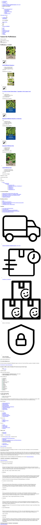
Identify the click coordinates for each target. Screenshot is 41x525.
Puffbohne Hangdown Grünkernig (11, 118)
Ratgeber (3, 419)
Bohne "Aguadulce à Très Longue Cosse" (16, 91)
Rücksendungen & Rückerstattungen (8, 406)
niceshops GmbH (7, 436)
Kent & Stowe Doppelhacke (6, 201)
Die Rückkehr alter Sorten (6, 196)
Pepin (3, 200)
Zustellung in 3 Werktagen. (6, 5)
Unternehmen (4, 443)
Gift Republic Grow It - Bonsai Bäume (8, 204)
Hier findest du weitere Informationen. (6, 364)
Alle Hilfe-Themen (7, 13)
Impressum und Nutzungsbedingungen (8, 438)
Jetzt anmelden (4, 18)
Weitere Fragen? (5, 409)
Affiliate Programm (5, 420)
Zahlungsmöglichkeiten (8, 11)
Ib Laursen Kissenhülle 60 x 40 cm (7, 211)
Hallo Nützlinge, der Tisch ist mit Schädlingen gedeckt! (11, 195)
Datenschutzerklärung (30, 456)
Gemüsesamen (6, 183)
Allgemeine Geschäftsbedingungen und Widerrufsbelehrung (11, 440)
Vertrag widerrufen (3, 446)
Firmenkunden (4, 408)
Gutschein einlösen (5, 416)
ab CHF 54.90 (11, 4)
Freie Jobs (4, 428)
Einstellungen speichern (4, 523)
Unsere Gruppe (4, 426)
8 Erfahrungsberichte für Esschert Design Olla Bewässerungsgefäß (12, 202)
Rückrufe (3, 421)
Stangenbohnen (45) (11, 189)
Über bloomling (4, 425)
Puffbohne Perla (8, 145)
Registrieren (4, 413)
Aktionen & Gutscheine (6, 407)
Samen (3, 182)
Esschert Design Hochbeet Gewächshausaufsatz (10, 210)
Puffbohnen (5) (10, 187)
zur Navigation (4, 1)
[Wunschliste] (3, 23)
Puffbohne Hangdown (8, 65)
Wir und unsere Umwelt (6, 427)
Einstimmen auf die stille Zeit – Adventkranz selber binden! (11, 194)
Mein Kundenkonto (5, 405)
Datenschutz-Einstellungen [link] (6, 441)
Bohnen (7, 184)
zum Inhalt (4, 2)
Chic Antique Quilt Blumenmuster (7, 208)
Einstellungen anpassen (14, 458)
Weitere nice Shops (5, 444)
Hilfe (3, 8)
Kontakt (5, 12)
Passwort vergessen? (5, 414)
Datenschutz (4, 439)
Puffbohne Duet (7, 167)
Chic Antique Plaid (5, 209)
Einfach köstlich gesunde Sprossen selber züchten (10, 193)
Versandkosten (6, 10)
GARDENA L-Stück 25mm (6, 203)
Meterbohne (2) (10, 186)
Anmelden (4, 412)
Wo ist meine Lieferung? (6, 415)
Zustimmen (2, 458)
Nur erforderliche (7, 458)
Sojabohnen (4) (10, 188)
